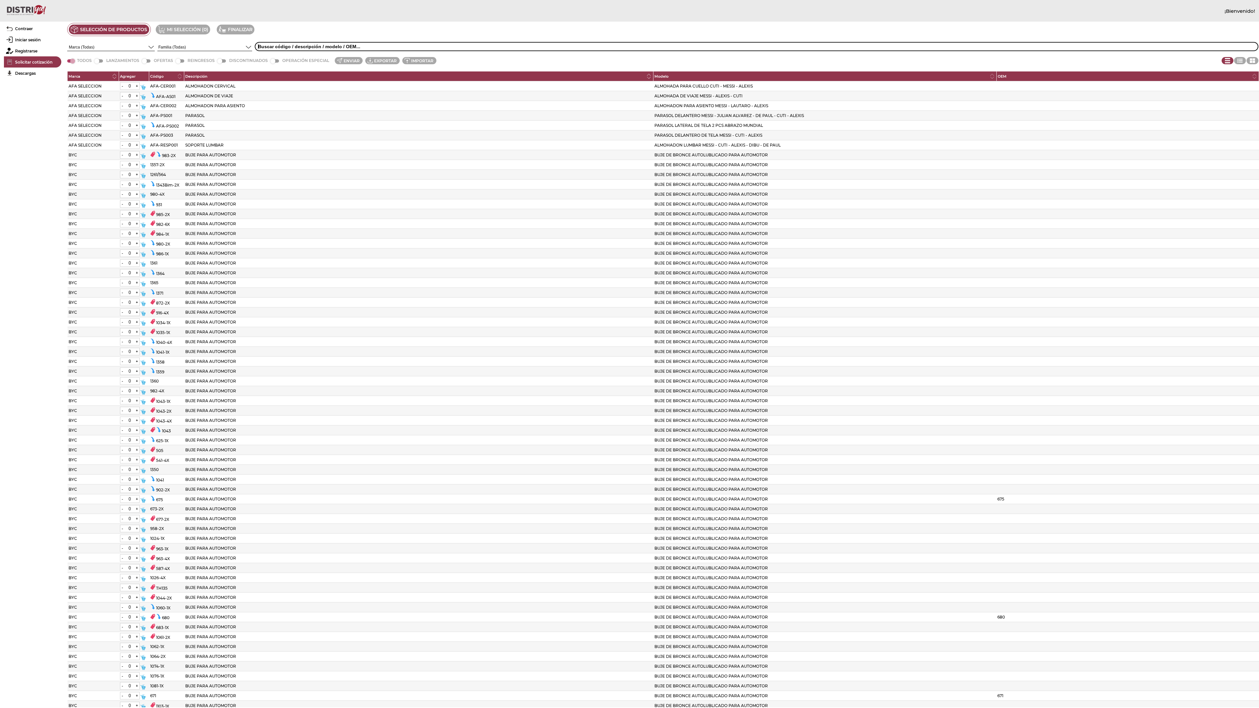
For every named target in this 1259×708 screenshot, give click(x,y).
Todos (84, 60)
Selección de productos (113, 29)
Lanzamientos (122, 60)
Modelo (661, 76)
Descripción (196, 76)
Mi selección (184, 29)
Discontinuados (248, 60)
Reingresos (201, 60)
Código (157, 76)
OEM (1002, 76)
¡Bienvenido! (1240, 11)
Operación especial (305, 60)
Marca (74, 76)
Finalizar (240, 29)
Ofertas (163, 60)
